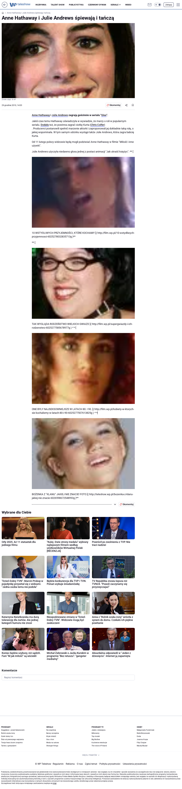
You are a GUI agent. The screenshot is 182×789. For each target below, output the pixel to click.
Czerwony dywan (97, 5)
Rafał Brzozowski (143, 733)
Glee (103, 115)
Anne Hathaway (41, 115)
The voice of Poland (99, 746)
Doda (139, 736)
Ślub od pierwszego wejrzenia (12, 739)
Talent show (57, 5)
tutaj (54, 783)
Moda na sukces (52, 743)
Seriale (114, 5)
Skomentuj (114, 105)
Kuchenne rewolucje (99, 743)
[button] (157, 4)
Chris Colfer (97, 124)
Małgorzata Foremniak (145, 730)
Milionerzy (95, 733)
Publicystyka (76, 5)
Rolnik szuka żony (8, 733)
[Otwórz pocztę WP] (149, 4)
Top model (96, 736)
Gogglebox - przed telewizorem (13, 730)
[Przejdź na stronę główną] (5, 6)
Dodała (45, 124)
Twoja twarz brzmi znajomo (12, 743)
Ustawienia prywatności (134, 764)
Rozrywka (41, 5)
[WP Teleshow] (23, 4)
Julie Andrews (60, 115)
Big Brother (96, 739)
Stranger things (52, 746)
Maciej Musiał (142, 746)
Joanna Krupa (142, 739)
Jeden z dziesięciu (99, 730)
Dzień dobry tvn (7, 736)
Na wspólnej (51, 730)
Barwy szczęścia (52, 733)
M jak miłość (51, 736)
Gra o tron (50, 739)
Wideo (128, 5)
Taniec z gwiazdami (8, 746)
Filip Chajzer (141, 743)
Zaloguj (168, 5)
